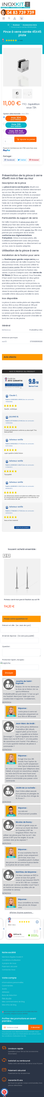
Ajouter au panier (27, 139)
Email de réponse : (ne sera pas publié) (18, 636)
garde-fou (29, 230)
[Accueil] (9, 25)
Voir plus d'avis (22, 527)
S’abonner (35, 1027)
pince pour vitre (27, 222)
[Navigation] (4, 18)
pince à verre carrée (11, 267)
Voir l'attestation (14, 385)
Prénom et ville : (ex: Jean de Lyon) (16, 625)
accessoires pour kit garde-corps (20, 211)
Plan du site (6, 998)
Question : (6, 646)
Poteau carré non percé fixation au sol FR (21, 599)
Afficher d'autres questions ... (21, 912)
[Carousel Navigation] (22, 555)
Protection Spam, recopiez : (13, 660)
